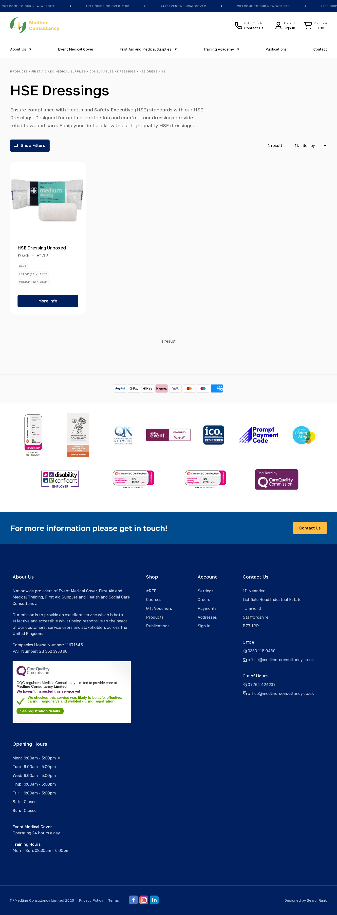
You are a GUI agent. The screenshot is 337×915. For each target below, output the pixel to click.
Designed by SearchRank (305, 900)
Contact (320, 49)
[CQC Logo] (33, 675)
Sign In (204, 625)
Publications (276, 49)
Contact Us (310, 528)
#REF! (151, 590)
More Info (47, 301)
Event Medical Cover (75, 49)
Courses (153, 599)
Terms (113, 900)
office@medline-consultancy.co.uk (280, 659)
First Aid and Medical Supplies (145, 49)
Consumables (102, 71)
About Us (18, 49)
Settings (205, 590)
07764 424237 (261, 684)
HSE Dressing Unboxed (42, 247)
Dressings (126, 71)
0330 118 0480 (261, 650)
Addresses (207, 617)
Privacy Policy (91, 900)
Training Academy (218, 49)
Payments (207, 608)
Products (19, 71)
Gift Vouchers (159, 608)
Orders (204, 599)
